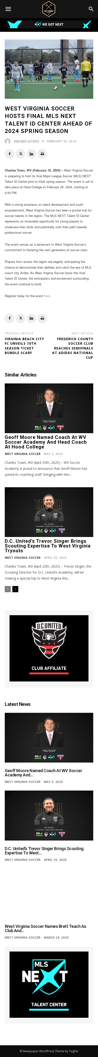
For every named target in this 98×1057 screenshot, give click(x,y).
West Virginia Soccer (23, 454)
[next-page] (15, 589)
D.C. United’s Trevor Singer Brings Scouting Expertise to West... (44, 850)
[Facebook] (9, 154)
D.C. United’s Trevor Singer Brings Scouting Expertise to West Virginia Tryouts (48, 545)
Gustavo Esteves (26, 141)
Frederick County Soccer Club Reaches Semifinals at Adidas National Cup (72, 348)
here (47, 295)
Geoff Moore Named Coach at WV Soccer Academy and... (43, 772)
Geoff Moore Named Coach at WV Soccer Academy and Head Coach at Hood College (46, 442)
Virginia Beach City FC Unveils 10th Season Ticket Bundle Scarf (24, 346)
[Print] (42, 154)
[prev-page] (8, 589)
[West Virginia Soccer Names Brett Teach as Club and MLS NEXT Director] (49, 893)
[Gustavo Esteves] (9, 141)
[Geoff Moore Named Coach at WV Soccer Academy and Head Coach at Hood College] (49, 408)
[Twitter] (20, 154)
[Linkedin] (31, 154)
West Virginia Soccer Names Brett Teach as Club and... (45, 928)
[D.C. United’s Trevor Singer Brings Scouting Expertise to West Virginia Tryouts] (49, 512)
